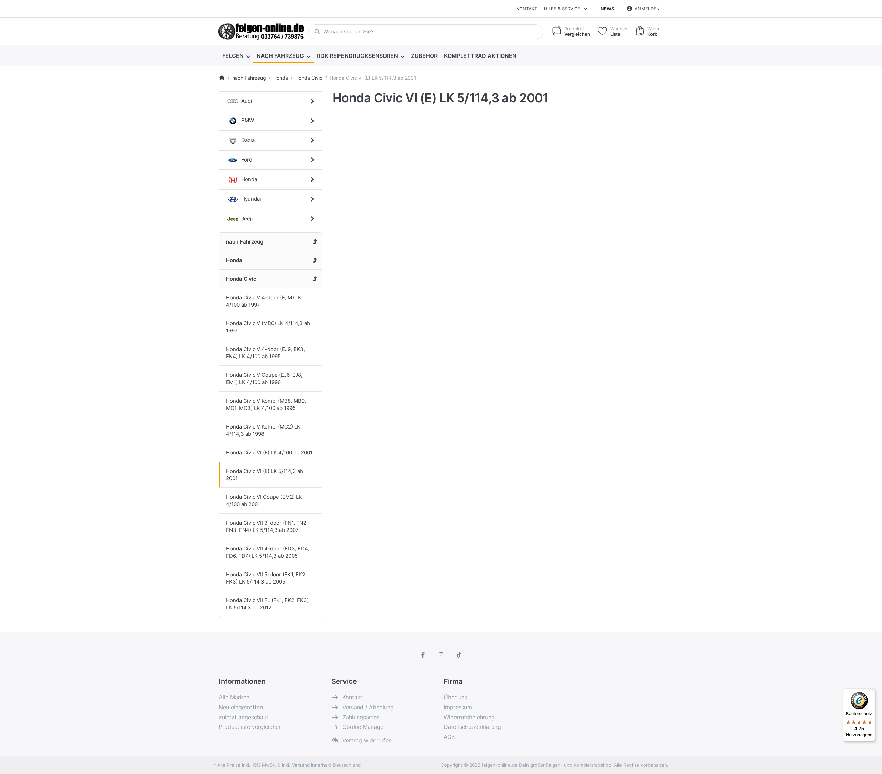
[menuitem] (236, 56)
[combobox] (425, 31)
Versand (301, 765)
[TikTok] (458, 654)
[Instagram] (441, 654)
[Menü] (871, 692)
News (607, 8)
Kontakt (526, 8)
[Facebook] (423, 654)
